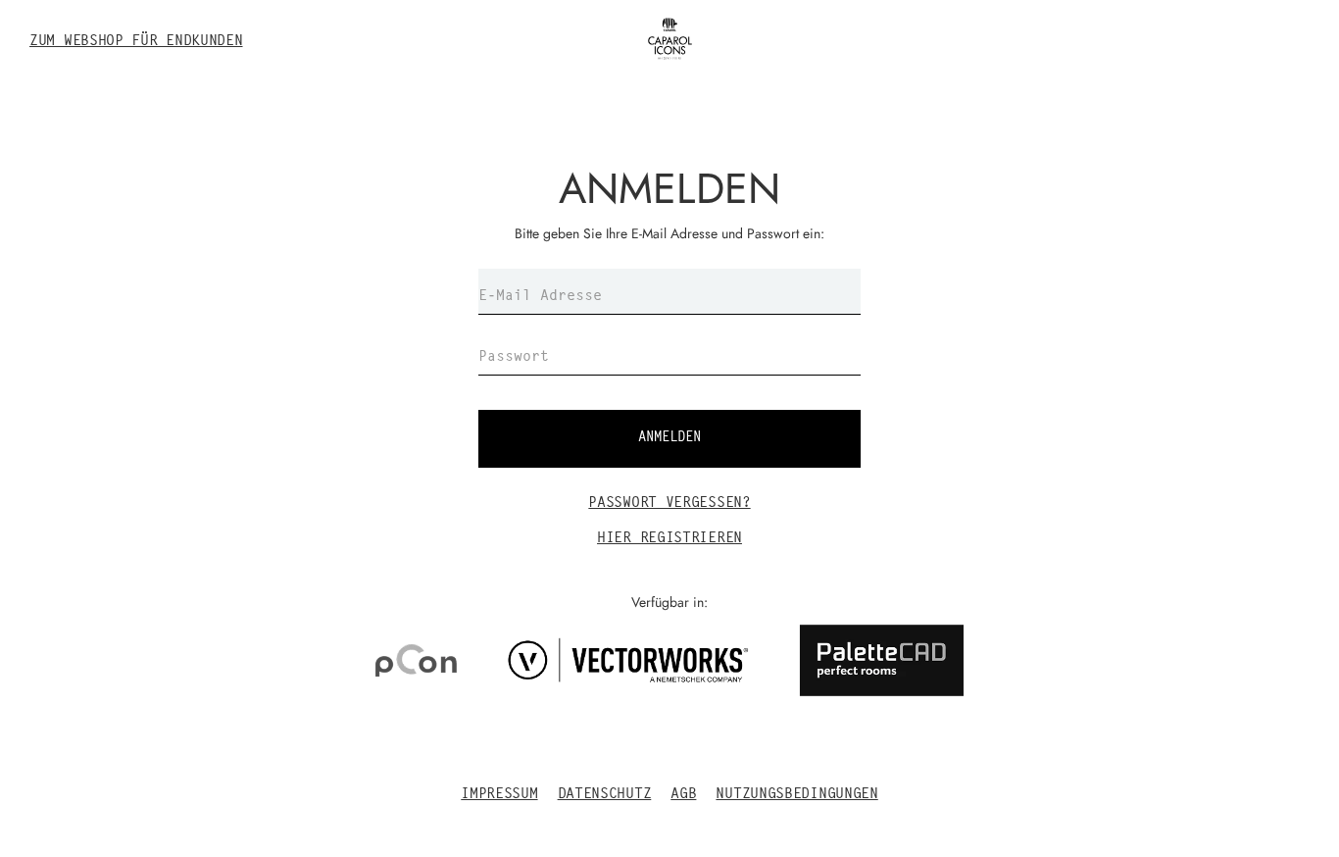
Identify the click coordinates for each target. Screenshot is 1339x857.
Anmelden (669, 438)
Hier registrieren (669, 538)
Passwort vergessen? (669, 503)
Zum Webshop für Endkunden (136, 41)
